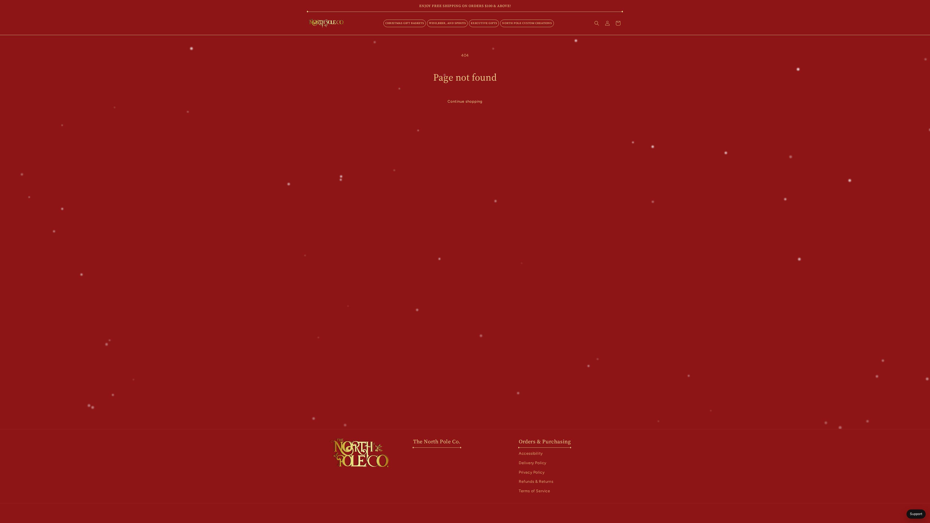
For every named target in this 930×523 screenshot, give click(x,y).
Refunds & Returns (536, 481)
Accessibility (531, 453)
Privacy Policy (531, 472)
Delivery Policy (532, 463)
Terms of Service (534, 491)
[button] (404, 23)
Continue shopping (465, 101)
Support (916, 514)
